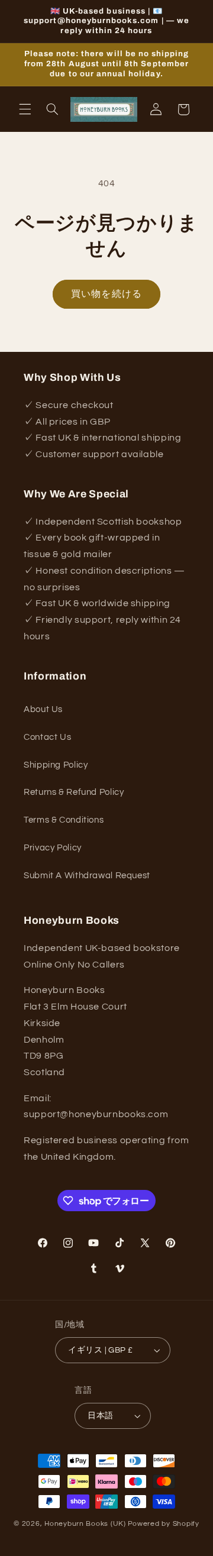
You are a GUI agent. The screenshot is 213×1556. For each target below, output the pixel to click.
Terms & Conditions (64, 820)
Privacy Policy (53, 847)
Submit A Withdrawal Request (87, 875)
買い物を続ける (106, 294)
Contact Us (47, 737)
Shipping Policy (56, 765)
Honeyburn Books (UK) (85, 1524)
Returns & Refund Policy (74, 792)
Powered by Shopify (163, 1524)
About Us (43, 709)
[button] (24, 109)
